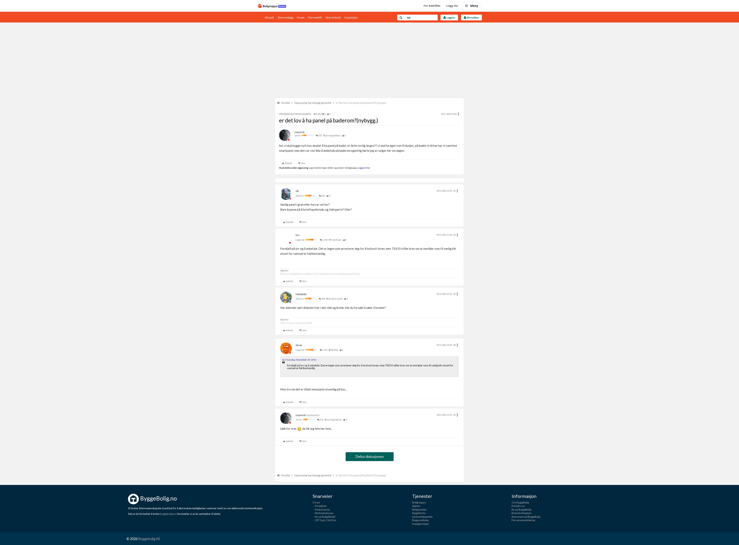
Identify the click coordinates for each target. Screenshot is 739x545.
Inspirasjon (351, 17)
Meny (474, 6)
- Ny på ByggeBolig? (324, 516)
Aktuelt (269, 17)
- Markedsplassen (323, 513)
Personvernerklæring (523, 520)
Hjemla (416, 505)
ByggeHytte (419, 513)
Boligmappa (419, 502)
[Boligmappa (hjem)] (272, 6)
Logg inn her (363, 167)
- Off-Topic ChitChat (324, 520)
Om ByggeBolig (520, 502)
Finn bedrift (315, 17)
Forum (300, 17)
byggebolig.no (168, 513)
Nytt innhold (333, 17)
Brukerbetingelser (522, 513)
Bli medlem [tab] (472, 17)
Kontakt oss (518, 505)
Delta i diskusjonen (369, 456)
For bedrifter (432, 6)
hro (297, 235)
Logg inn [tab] (450, 17)
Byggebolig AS (149, 539)
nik (297, 191)
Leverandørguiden (422, 516)
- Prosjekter (320, 505)
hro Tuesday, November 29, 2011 (299, 359)
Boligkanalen (419, 509)
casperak (299, 132)
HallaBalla (301, 294)
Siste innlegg (285, 17)
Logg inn (452, 6)
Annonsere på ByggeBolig (526, 516)
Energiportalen (420, 523)
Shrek (299, 345)
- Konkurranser (321, 509)
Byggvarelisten (420, 520)
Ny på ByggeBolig (521, 509)
